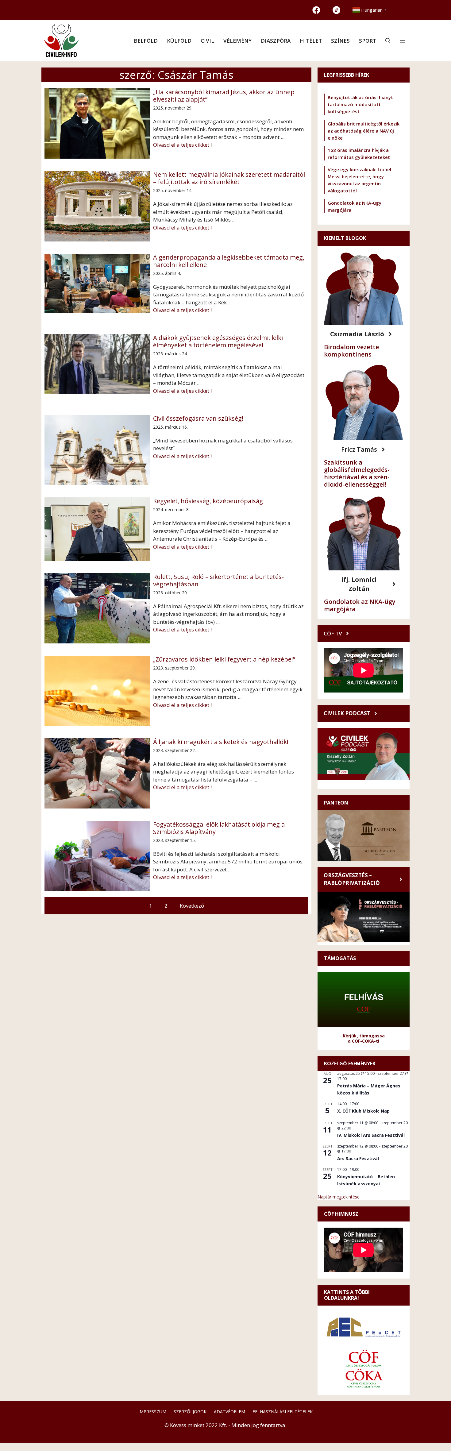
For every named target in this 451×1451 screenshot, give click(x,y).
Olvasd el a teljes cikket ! (182, 144)
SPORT (367, 40)
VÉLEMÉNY (237, 40)
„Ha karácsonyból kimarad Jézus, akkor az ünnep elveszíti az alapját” (224, 95)
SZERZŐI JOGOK (190, 1411)
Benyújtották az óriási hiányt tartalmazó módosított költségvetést (360, 104)
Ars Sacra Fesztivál (358, 1158)
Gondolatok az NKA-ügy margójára (359, 605)
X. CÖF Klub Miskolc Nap (363, 1111)
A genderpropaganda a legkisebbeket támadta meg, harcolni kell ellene (228, 261)
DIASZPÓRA (276, 40)
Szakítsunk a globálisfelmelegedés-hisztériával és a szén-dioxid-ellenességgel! (357, 473)
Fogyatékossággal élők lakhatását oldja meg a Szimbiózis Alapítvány (219, 828)
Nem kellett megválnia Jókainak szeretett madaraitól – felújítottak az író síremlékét (229, 178)
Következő (192, 905)
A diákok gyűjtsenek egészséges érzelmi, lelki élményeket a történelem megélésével (218, 341)
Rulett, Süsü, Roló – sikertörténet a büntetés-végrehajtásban (218, 580)
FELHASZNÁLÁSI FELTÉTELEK (282, 1411)
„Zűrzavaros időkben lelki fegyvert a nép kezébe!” (224, 659)
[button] (388, 41)
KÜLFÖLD (179, 40)
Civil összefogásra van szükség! (198, 418)
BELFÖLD (146, 40)
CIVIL (207, 40)
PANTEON (336, 802)
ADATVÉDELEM (229, 1411)
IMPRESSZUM (152, 1411)
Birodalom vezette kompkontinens (351, 350)
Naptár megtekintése (339, 1197)
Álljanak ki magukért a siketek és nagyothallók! (220, 742)
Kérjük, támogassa (364, 1036)
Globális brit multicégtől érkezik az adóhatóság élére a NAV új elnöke (363, 131)
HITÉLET (311, 40)
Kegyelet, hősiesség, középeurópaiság (208, 501)
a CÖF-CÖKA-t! (363, 1041)
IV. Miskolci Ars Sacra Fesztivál (371, 1135)
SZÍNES (340, 40)
